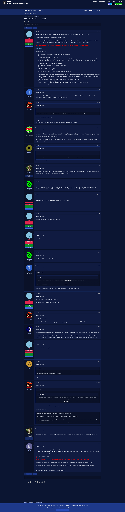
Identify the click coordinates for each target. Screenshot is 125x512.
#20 (99, 443)
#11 (99, 252)
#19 (99, 428)
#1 (99, 31)
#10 (99, 232)
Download (102, 2)
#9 (99, 213)
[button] (37, 10)
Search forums (33, 13)
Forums (30, 10)
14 (31, 27)
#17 (99, 361)
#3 (99, 102)
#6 (99, 165)
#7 (99, 181)
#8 (99, 194)
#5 (99, 145)
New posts (27, 13)
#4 (99, 127)
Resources (41, 10)
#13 (99, 293)
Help (114, 2)
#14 (99, 312)
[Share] (97, 31)
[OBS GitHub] (113, 4)
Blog (109, 2)
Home (95, 2)
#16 (99, 342)
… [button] (29, 27)
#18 (99, 382)
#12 (99, 265)
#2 (99, 89)
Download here (39, 48)
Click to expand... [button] (67, 280)
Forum (120, 2)
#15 (99, 326)
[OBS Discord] (109, 4)
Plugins (34, 10)
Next (34, 27)
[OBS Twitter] (111, 4)
